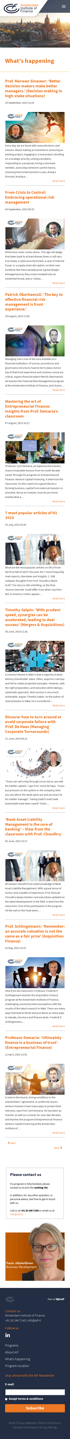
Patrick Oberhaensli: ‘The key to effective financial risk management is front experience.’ (34, 302)
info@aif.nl (16, 1214)
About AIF (12, 1352)
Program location (17, 1366)
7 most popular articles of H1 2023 (31, 515)
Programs (11, 1345)
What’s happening (17, 1359)
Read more (58, 181)
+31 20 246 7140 (15, 1320)
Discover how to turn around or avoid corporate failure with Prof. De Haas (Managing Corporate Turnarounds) (33, 724)
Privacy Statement (26, 1423)
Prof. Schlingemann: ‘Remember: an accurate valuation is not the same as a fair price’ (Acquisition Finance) (35, 933)
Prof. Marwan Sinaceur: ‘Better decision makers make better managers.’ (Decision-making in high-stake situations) (33, 88)
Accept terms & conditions (26, 1399)
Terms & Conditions (49, 1423)
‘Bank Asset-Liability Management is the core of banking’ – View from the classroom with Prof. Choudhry (33, 827)
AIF (13, 1423)
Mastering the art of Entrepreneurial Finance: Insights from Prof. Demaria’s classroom (31, 409)
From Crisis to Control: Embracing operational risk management (29, 197)
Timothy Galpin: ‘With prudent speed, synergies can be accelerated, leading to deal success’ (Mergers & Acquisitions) (34, 617)
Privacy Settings (48, 1427)
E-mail (9, 1384)
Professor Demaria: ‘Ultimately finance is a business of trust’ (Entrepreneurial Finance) (33, 1042)
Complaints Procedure (25, 1427)
